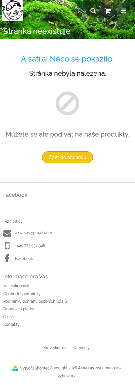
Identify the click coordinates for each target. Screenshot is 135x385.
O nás (8, 317)
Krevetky (82, 348)
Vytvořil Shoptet (34, 368)
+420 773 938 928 (30, 245)
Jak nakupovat (16, 286)
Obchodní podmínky (22, 294)
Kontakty (11, 324)
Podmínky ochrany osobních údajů (35, 301)
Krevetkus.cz (54, 348)
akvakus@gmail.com (33, 232)
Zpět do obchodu (67, 157)
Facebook (24, 258)
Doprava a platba (18, 309)
